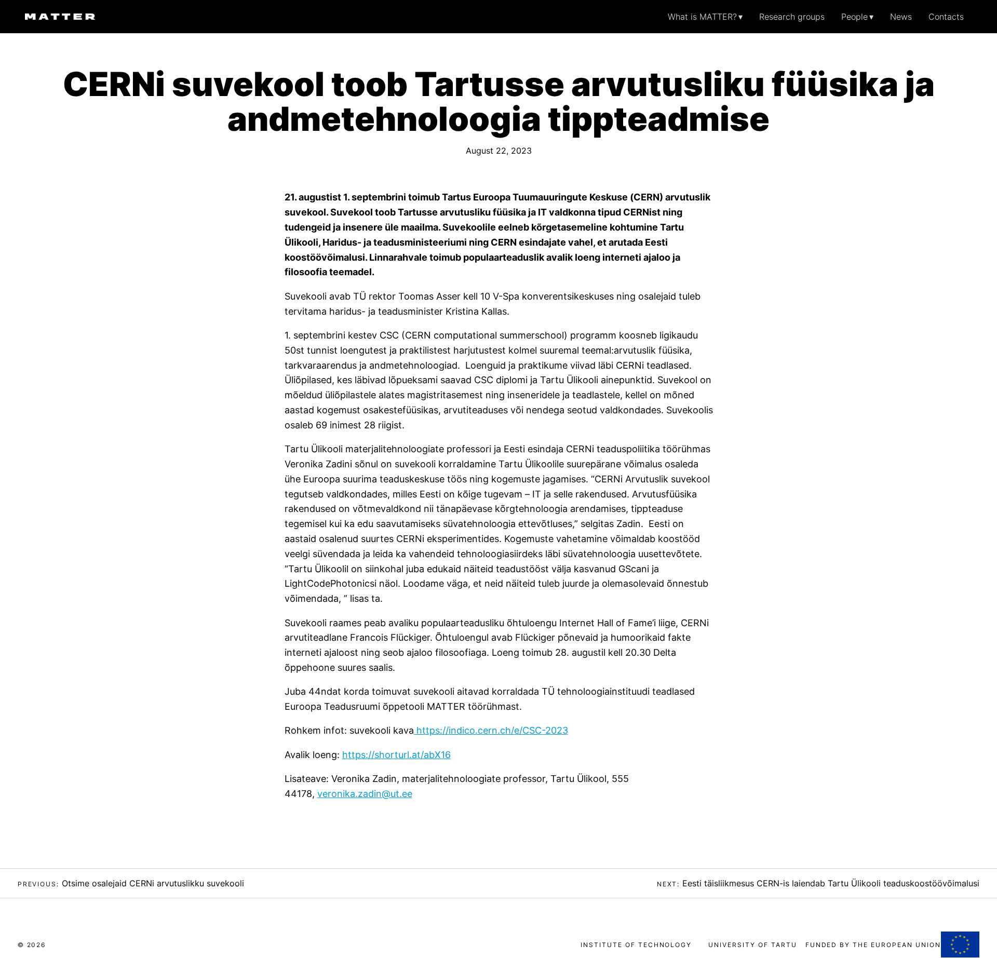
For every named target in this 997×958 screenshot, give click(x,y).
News (901, 16)
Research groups (792, 16)
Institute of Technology (636, 945)
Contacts (946, 16)
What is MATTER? (702, 16)
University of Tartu (752, 945)
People (854, 16)
